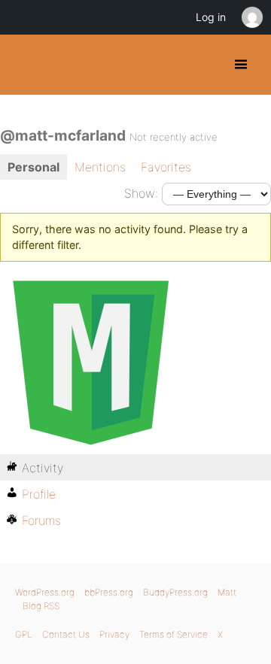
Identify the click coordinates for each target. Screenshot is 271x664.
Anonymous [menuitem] (251, 17)
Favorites (166, 166)
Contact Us (66, 634)
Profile (39, 494)
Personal (33, 166)
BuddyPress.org (24, 65)
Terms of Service (173, 634)
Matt (227, 592)
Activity (42, 467)
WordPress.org (45, 592)
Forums (41, 520)
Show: (141, 193)
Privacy (114, 634)
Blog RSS (41, 605)
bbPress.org (108, 592)
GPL (23, 634)
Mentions (100, 166)
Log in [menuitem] (211, 17)
